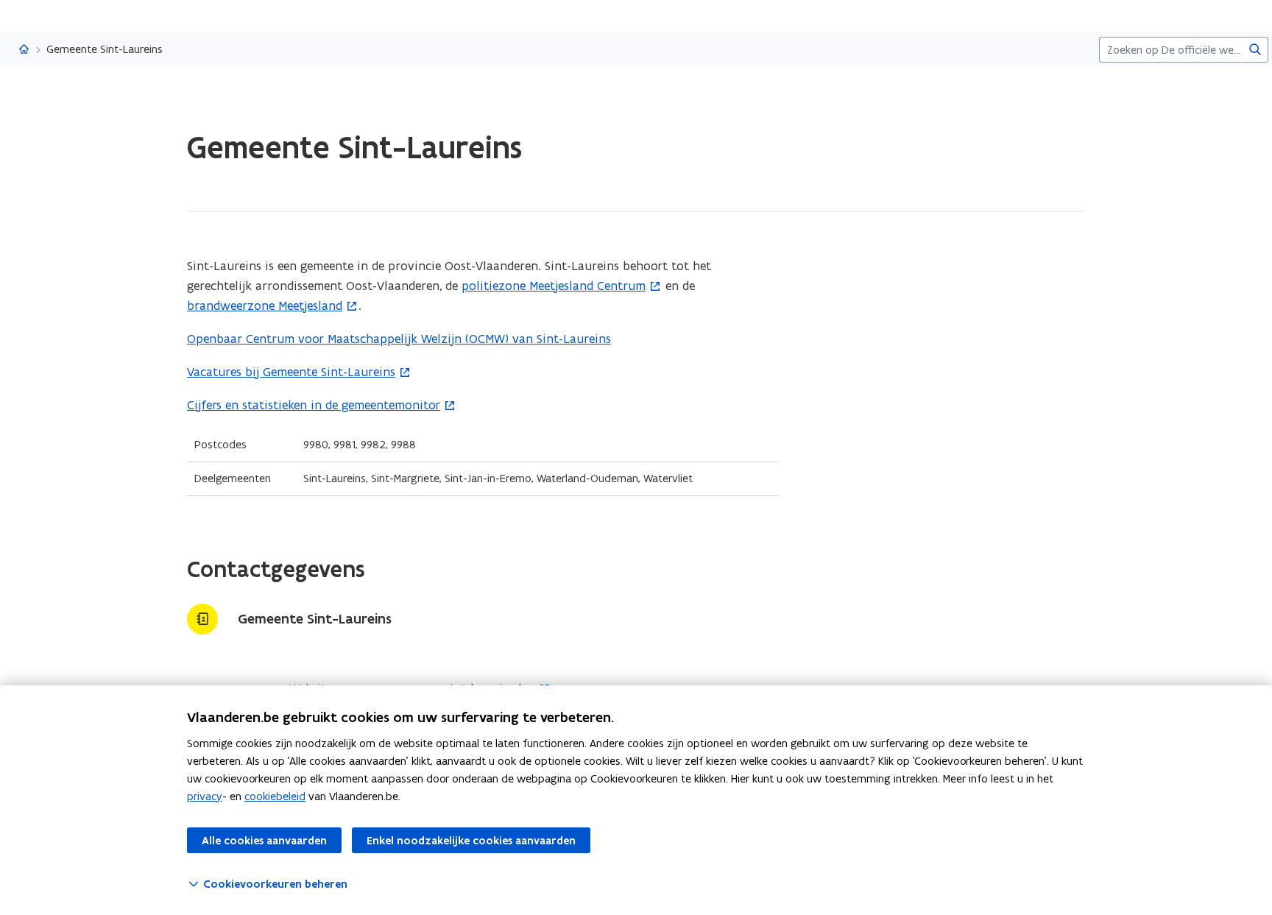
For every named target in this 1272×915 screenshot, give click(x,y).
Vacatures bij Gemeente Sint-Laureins (291, 372)
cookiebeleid (274, 796)
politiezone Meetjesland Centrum (554, 286)
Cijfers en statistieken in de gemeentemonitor (313, 405)
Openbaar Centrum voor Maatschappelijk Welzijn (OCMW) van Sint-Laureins (399, 339)
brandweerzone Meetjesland (264, 305)
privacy (204, 796)
